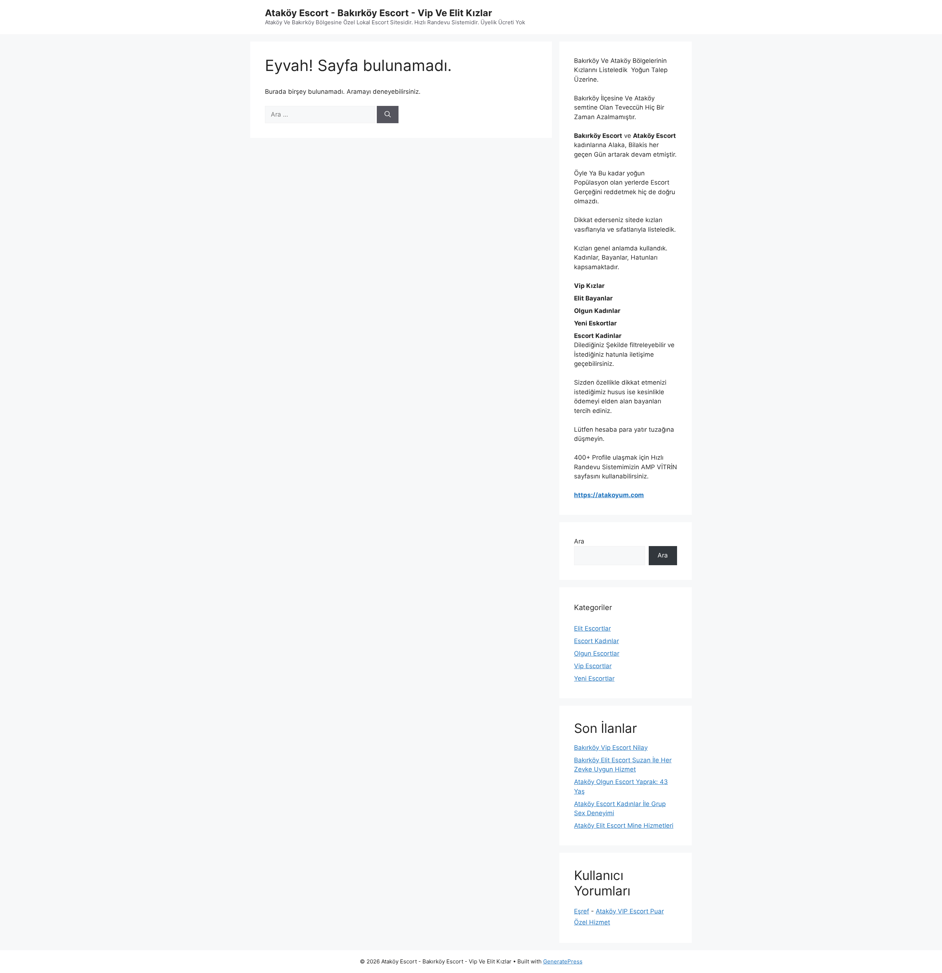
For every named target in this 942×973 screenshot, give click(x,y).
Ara (579, 541)
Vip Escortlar (593, 666)
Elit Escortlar (592, 628)
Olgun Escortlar (596, 653)
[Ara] (388, 115)
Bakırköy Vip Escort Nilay (611, 747)
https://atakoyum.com (609, 495)
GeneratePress (562, 961)
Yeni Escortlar (594, 678)
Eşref (581, 911)
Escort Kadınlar (596, 641)
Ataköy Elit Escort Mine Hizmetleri (623, 825)
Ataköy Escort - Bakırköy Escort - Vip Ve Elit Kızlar (378, 12)
